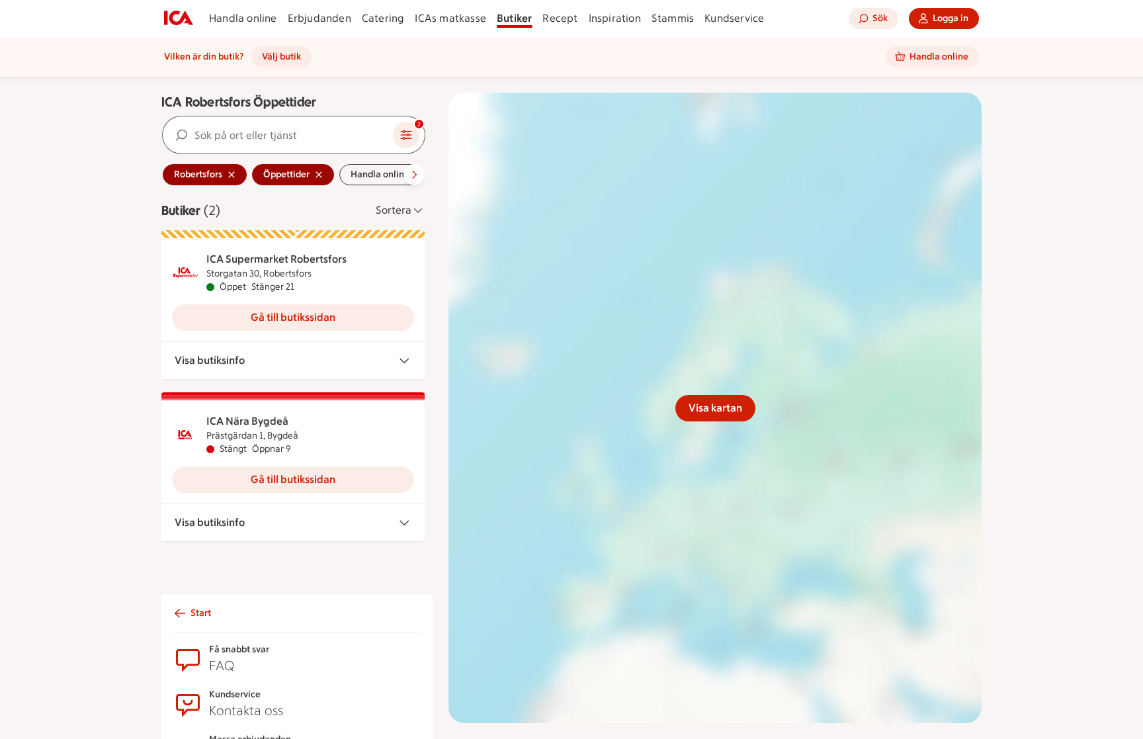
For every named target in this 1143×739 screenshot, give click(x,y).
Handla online (243, 18)
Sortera (393, 210)
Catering (383, 18)
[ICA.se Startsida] (178, 18)
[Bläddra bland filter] (414, 174)
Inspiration (615, 18)
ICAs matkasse (450, 18)
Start (200, 613)
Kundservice (734, 18)
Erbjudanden (319, 18)
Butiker (514, 18)
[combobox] (278, 134)
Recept (559, 18)
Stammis (673, 18)
